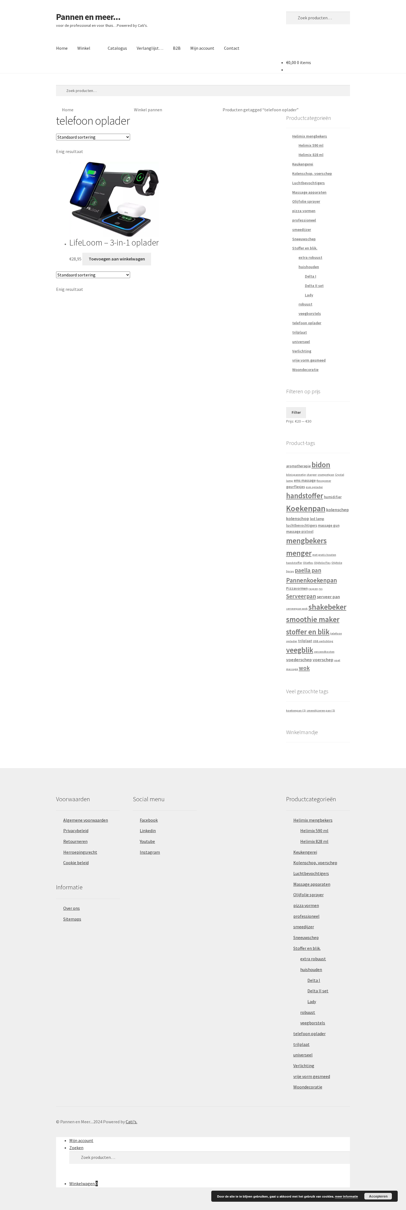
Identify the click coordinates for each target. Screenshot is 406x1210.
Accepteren (378, 1196)
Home (62, 48)
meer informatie (346, 1196)
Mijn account (202, 48)
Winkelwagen (83, 1183)
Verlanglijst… (150, 48)
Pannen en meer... (88, 16)
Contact (231, 48)
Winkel (83, 48)
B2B (177, 48)
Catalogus (117, 48)
